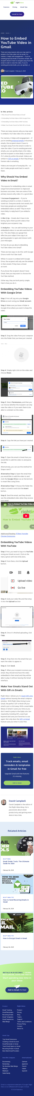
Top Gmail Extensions (9, 1039)
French (24, 1066)
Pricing (15, 7)
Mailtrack (5, 1071)
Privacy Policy (21, 1024)
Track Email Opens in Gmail (11, 1046)
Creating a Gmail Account (10, 1042)
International (27, 1058)
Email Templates (7, 1017)
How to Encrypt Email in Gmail (15, 938)
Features (6, 7)
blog (7, 33)
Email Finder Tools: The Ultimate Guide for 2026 (16, 862)
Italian (24, 1068)
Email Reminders (7, 1012)
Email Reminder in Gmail (10, 1044)
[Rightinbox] (17, 2)
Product (5, 1006)
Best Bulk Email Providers (10, 1051)
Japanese (25, 1064)
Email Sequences (8, 1019)
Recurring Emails (7, 1015)
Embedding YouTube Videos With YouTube (15, 122)
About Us (20, 1028)
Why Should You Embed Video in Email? (13, 115)
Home (2, 33)
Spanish (24, 1071)
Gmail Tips (23, 7)
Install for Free (17, 14)
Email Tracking (7, 1010)
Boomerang (6, 1061)
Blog (4, 859)
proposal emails (18, 141)
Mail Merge (6, 1021)
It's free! (17, 990)
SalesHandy (6, 1073)
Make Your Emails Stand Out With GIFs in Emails (16, 125)
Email (9, 859)
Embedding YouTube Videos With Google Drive (16, 118)
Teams (19, 1017)
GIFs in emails (13, 159)
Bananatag (5, 1064)
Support (19, 1019)
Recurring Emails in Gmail (10, 1048)
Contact (19, 1026)
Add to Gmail (17, 783)
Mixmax (5, 1068)
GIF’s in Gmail (25, 719)
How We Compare (8, 1058)
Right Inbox (21, 1006)
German (24, 1061)
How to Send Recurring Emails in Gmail (16, 901)
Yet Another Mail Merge (10, 1066)
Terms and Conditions (24, 1021)
